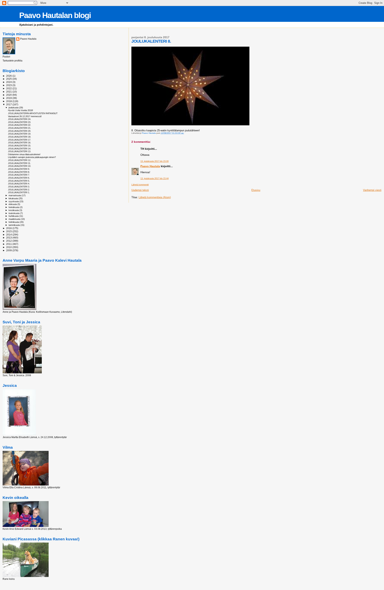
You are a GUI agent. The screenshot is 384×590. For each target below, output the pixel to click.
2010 (9, 247)
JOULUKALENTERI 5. (19, 181)
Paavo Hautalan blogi (55, 15)
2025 (9, 78)
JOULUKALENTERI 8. (19, 172)
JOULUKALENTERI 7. (19, 175)
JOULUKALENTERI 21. (19, 128)
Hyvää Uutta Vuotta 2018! (20, 110)
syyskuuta (14, 201)
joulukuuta (14, 107)
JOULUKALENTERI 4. (19, 183)
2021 (9, 91)
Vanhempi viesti (372, 190)
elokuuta (13, 204)
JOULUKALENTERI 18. (19, 137)
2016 (9, 228)
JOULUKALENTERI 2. (19, 189)
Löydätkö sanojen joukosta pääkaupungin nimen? (32, 157)
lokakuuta (14, 198)
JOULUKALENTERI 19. (19, 134)
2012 (9, 240)
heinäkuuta (14, 207)
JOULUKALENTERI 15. (19, 145)
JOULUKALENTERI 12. (19, 160)
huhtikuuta (14, 216)
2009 (9, 250)
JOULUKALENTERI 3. (19, 186)
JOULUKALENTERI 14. (19, 148)
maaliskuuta (15, 219)
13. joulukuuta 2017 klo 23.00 (154, 161)
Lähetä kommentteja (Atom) (155, 197)
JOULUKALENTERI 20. (19, 131)
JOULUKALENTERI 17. (19, 140)
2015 (9, 231)
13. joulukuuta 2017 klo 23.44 (154, 178)
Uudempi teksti (140, 190)
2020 (9, 94)
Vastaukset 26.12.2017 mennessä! (25, 116)
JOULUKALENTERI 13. (19, 151)
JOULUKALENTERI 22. (19, 125)
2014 (9, 234)
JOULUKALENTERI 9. (19, 169)
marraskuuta (15, 195)
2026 (9, 75)
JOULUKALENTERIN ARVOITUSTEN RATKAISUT (33, 113)
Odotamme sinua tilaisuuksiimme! (24, 154)
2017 (9, 104)
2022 (9, 88)
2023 (9, 85)
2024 (9, 82)
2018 (9, 101)
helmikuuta (14, 222)
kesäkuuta (14, 210)
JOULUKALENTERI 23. (19, 122)
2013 (9, 237)
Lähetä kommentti (140, 184)
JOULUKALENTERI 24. (19, 119)
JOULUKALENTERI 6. (19, 178)
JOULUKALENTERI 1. (19, 192)
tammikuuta (14, 225)
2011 (9, 244)
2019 (9, 98)
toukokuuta (14, 213)
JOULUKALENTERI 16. (19, 142)
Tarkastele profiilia (12, 60)
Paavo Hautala (150, 166)
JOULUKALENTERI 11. (19, 163)
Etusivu (255, 190)
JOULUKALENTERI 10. (19, 166)
